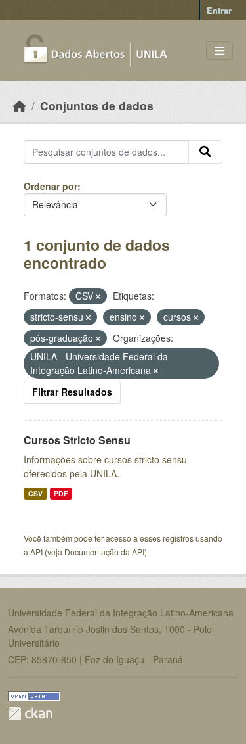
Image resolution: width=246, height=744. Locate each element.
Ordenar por (50, 186)
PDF (61, 493)
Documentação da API (104, 551)
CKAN (30, 713)
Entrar (219, 10)
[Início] (19, 105)
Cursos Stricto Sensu (77, 440)
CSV (35, 493)
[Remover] (98, 296)
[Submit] (205, 152)
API (36, 551)
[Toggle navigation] (219, 50)
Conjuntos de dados (97, 105)
